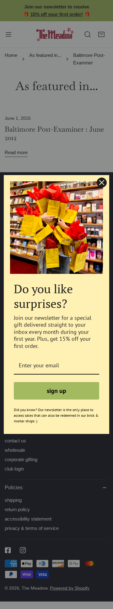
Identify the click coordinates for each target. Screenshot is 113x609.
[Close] (101, 182)
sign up (56, 391)
